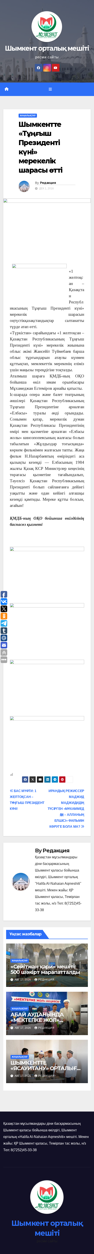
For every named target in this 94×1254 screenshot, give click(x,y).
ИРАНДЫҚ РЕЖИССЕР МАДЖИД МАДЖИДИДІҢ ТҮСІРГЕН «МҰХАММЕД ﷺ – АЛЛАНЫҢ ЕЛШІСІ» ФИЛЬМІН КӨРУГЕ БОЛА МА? (66, 808)
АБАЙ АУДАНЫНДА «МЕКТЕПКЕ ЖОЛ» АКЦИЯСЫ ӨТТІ (37, 1020)
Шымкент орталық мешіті (47, 48)
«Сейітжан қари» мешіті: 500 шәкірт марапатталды (45, 969)
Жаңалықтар (28, 115)
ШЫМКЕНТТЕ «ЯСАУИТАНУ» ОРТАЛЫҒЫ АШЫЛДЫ (46, 1068)
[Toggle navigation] (50, 89)
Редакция (48, 183)
